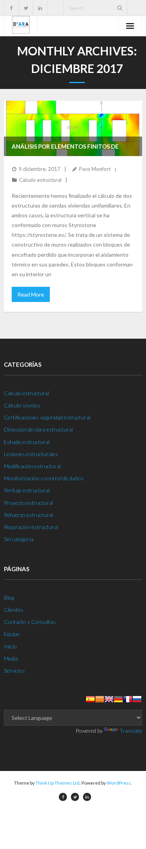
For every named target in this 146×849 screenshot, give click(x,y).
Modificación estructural (32, 466)
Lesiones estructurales (31, 454)
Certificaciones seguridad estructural (47, 417)
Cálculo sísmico (22, 405)
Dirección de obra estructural (38, 429)
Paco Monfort (95, 169)
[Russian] (137, 699)
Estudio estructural (26, 442)
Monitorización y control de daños (44, 478)
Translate (131, 730)
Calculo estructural (40, 180)
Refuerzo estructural (28, 515)
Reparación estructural (31, 527)
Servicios (14, 670)
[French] (127, 699)
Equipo (12, 634)
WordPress (119, 783)
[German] (118, 699)
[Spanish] (90, 699)
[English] (109, 699)
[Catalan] (99, 699)
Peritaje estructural (26, 490)
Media (11, 658)
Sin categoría (18, 539)
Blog (9, 597)
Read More (31, 294)
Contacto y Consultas (30, 621)
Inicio (10, 646)
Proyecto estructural (28, 502)
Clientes (13, 609)
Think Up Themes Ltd (57, 783)
